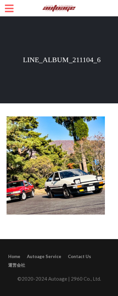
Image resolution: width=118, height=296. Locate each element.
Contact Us (79, 256)
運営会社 (16, 265)
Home (14, 256)
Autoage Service (44, 256)
